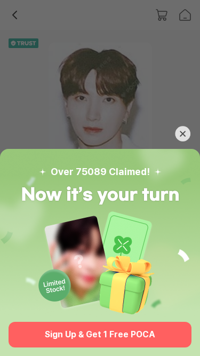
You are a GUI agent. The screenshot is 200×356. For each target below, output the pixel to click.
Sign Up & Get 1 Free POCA (100, 334)
